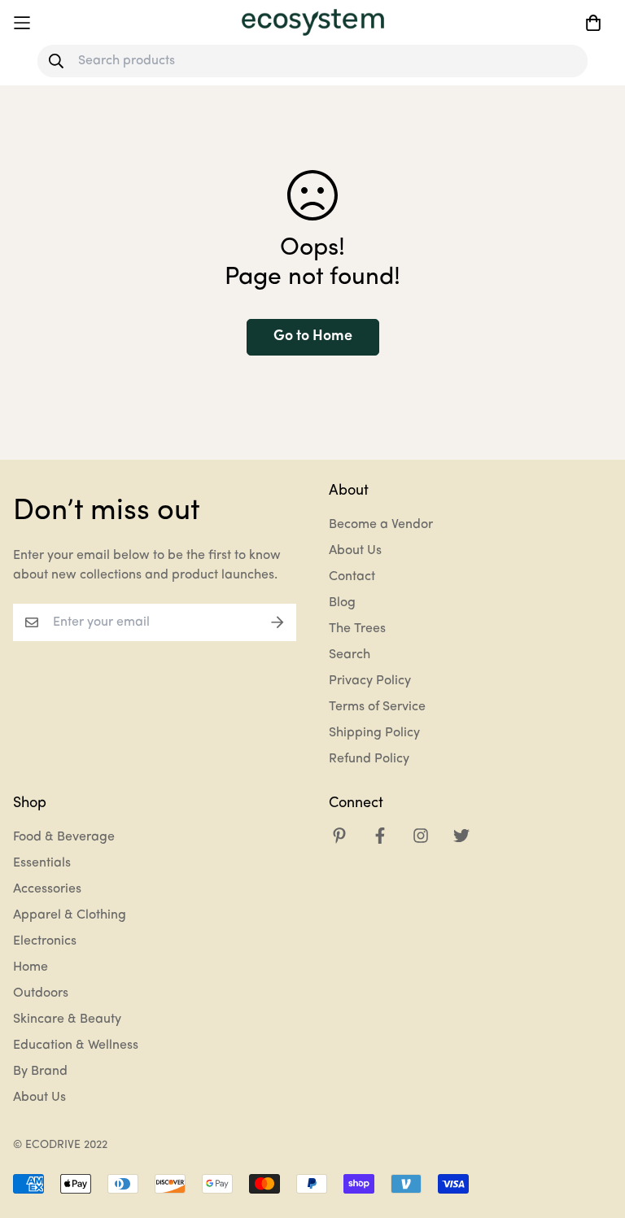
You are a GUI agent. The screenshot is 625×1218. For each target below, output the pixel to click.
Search (349, 654)
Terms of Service (377, 707)
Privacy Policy (370, 681)
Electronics (44, 941)
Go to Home (312, 337)
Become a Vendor (381, 524)
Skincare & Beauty (67, 1019)
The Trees (357, 628)
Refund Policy (369, 759)
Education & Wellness (75, 1045)
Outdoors (40, 993)
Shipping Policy (374, 733)
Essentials (42, 863)
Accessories (47, 889)
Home (30, 967)
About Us (355, 550)
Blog (342, 602)
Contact (352, 576)
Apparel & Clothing (69, 915)
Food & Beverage (64, 837)
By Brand (40, 1071)
